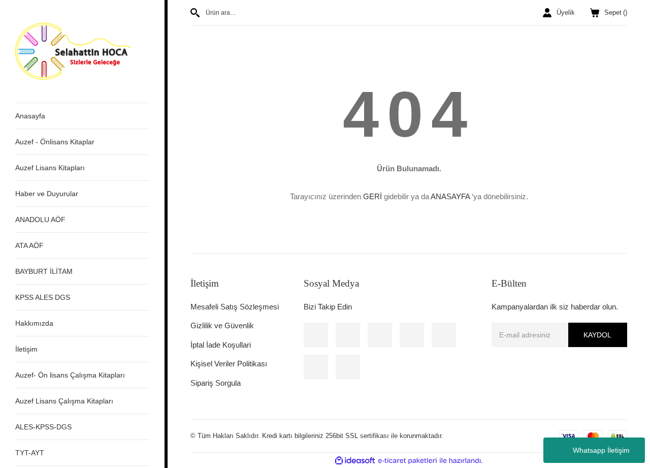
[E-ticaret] (407, 461)
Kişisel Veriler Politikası (228, 363)
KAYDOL (597, 335)
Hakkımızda (34, 323)
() (615, 12)
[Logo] (82, 51)
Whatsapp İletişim (601, 450)
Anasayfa (30, 116)
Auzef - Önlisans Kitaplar (54, 142)
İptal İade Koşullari (220, 344)
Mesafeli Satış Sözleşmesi (234, 306)
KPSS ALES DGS (42, 297)
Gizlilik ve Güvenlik (222, 325)
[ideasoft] (355, 461)
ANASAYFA (450, 196)
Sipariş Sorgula (215, 383)
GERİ (372, 196)
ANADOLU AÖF (40, 219)
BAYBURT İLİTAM (44, 271)
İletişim (26, 349)
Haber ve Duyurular (46, 194)
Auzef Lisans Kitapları (50, 168)
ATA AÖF (29, 245)
